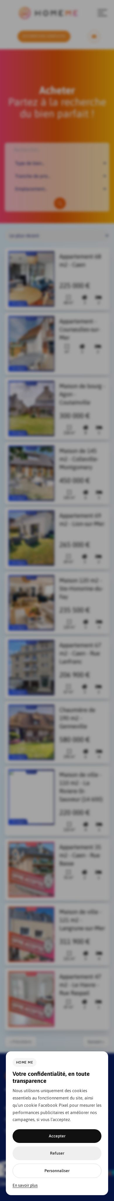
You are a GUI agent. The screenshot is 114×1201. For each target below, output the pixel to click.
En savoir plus (25, 1185)
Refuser (57, 1153)
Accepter (57, 1136)
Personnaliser (57, 1170)
